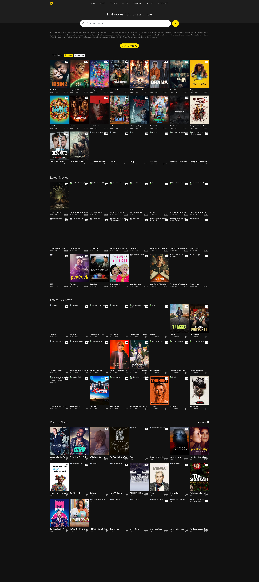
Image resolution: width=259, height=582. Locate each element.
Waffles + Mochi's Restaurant (79, 529)
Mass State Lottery (136, 284)
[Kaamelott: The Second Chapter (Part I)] (119, 232)
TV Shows (137, 3)
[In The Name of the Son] (99, 441)
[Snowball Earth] (79, 390)
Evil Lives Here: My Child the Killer (141, 406)
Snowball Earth (75, 406)
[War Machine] (179, 110)
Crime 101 (173, 90)
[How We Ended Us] (59, 196)
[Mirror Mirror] (139, 513)
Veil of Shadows (155, 370)
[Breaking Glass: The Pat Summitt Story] (159, 232)
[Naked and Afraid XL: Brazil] (79, 354)
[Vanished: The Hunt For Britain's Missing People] (59, 441)
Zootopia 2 (153, 126)
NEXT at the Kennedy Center (99, 529)
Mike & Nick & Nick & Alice (178, 162)
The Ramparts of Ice (196, 370)
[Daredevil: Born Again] (99, 318)
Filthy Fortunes (195, 334)
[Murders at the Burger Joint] (179, 513)
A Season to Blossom (117, 212)
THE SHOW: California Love (139, 493)
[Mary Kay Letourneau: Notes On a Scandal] (199, 513)
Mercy (132, 162)
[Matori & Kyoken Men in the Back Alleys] (119, 354)
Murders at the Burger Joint (179, 529)
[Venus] (159, 477)
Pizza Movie (54, 126)
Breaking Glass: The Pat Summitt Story (162, 248)
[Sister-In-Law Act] (79, 232)
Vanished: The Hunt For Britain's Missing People (66, 457)
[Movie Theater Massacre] (179, 196)
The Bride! (53, 90)
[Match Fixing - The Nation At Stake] (159, 268)
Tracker (172, 334)
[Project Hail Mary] (79, 74)
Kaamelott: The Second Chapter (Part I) (123, 248)
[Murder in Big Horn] (179, 441)
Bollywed (93, 493)
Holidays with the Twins (57, 248)
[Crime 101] (179, 74)
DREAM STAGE (94, 406)
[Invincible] (59, 318)
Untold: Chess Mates (57, 162)
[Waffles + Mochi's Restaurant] (79, 513)
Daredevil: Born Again (97, 334)
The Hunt (153, 406)
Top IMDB (149, 3)
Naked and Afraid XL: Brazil (79, 370)
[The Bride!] (59, 74)
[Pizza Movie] (59, 110)
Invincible (53, 334)
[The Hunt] (159, 390)
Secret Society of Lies (157, 457)
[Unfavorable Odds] (159, 513)
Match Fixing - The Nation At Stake (161, 284)
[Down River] (99, 268)
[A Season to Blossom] (119, 196)
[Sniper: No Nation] (119, 74)
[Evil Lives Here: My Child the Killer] (139, 390)
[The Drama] (159, 74)
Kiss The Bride (194, 248)
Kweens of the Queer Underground (61, 493)
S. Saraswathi (94, 248)
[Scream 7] (79, 110)
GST (51, 284)
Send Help (153, 162)
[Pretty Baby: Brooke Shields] (199, 441)
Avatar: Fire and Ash (136, 90)
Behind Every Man (96, 370)
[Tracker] (179, 318)
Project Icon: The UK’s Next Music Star (82, 457)
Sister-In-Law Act (75, 248)
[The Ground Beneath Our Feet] (199, 196)
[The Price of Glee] (79, 477)
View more (202, 422)
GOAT (112, 126)
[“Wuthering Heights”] (139, 110)
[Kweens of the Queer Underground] (59, 477)
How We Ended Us (56, 212)
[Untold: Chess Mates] (59, 146)
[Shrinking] (179, 390)
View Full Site (128, 46)
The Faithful (114, 334)
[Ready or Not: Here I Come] (199, 110)
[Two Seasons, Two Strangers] (179, 268)
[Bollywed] (99, 477)
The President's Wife (96, 212)
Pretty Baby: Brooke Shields (199, 457)
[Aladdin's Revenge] (139, 196)
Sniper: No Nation (116, 90)
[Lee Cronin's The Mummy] (99, 146)
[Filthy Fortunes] (199, 318)
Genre (102, 3)
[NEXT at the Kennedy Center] (99, 513)
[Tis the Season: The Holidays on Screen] (199, 477)
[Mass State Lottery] (139, 268)
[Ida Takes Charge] (59, 354)
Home (93, 3)
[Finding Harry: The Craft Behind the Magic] (199, 146)
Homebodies (194, 406)
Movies (125, 3)
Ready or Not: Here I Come (198, 126)
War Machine (174, 126)
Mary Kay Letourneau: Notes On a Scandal (203, 529)
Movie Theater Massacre (178, 212)
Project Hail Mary (75, 90)
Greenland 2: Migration (77, 162)
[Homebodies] (199, 390)
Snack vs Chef (174, 493)
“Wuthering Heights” (136, 126)
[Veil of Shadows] (159, 354)
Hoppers (192, 90)
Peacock (73, 284)
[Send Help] (159, 146)
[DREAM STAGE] (99, 390)
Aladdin (152, 212)
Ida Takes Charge (56, 370)
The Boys (73, 334)
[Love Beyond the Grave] (179, 354)
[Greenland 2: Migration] (79, 146)
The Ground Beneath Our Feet (199, 212)
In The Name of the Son (97, 457)
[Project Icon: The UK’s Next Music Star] (79, 441)
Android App (163, 3)
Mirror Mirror (134, 529)
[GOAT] (119, 110)
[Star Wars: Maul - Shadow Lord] (139, 318)
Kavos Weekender (116, 493)
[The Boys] (79, 318)
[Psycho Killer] (99, 110)
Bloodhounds (114, 406)
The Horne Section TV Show (59, 529)
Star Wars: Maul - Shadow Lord (140, 334)
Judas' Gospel (194, 284)
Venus (152, 493)
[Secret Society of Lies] (159, 441)
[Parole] (139, 441)
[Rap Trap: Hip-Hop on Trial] (119, 441)
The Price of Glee (75, 493)
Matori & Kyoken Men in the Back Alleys (123, 370)
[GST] (59, 268)
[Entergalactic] (119, 513)
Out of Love (133, 248)
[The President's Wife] (99, 196)
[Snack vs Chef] (179, 477)
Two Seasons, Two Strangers (179, 284)
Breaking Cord (115, 284)
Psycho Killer (94, 126)
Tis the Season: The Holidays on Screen (203, 493)
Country (113, 3)
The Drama (153, 90)
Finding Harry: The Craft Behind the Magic (203, 162)
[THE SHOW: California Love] (139, 477)
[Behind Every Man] (99, 354)
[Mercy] (139, 146)
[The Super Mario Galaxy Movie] (99, 74)
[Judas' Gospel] (199, 268)
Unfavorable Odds (156, 529)
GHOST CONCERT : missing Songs (141, 370)
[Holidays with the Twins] (59, 232)
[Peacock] (79, 268)
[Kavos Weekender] (119, 477)
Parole (132, 457)
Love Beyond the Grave (177, 370)
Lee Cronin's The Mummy (98, 162)
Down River (93, 284)
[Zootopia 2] (159, 110)
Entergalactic (114, 529)
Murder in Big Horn (176, 457)
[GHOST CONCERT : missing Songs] (139, 354)
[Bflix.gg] (52, 3)
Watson (152, 334)
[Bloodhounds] (119, 390)
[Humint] (119, 146)
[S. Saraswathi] (99, 232)
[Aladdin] (159, 196)
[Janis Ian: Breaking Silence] (79, 196)
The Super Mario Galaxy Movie (100, 90)
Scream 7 (73, 126)
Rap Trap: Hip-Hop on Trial (118, 457)
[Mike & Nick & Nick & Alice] (179, 146)
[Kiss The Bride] (199, 232)
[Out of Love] (139, 232)
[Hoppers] (199, 74)
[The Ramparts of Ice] (199, 354)
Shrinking (173, 406)
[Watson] (159, 318)
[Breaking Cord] (119, 268)
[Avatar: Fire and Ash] (139, 74)
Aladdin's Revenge (136, 212)
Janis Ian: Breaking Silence (79, 212)
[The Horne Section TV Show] (59, 513)
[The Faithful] (119, 318)
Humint (112, 162)
